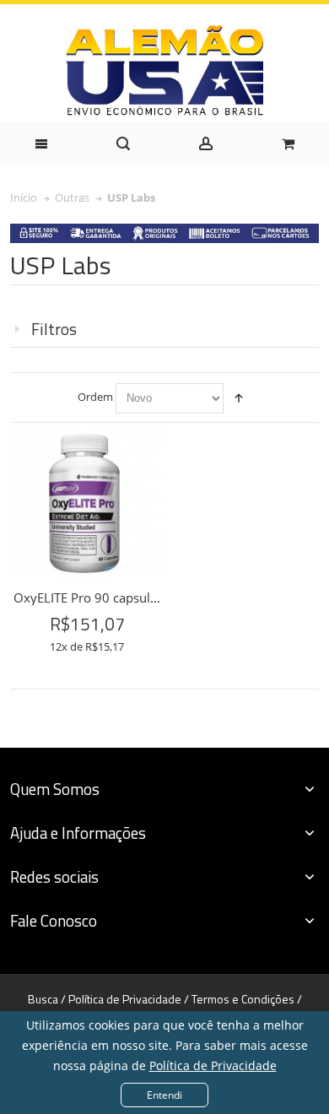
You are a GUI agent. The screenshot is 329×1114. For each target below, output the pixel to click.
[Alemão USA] (164, 71)
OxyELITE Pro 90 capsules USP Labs (116, 597)
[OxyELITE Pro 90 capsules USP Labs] (87, 503)
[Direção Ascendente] (238, 398)
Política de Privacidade (213, 1065)
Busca (43, 999)
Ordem (95, 396)
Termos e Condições (242, 999)
